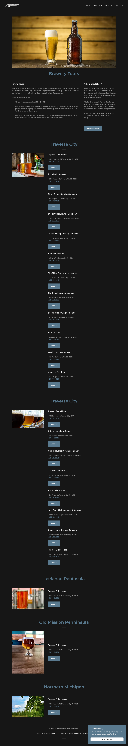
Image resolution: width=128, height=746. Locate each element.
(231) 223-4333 (54, 517)
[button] (98, 5)
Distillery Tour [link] (67, 733)
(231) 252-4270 (54, 339)
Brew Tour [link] (55, 733)
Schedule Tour (93, 128)
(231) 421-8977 (54, 240)
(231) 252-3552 (54, 201)
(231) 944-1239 (54, 181)
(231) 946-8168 (54, 280)
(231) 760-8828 (54, 497)
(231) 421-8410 (54, 477)
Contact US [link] (119, 5)
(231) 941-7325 (54, 300)
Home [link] (88, 5)
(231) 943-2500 (54, 161)
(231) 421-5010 (54, 537)
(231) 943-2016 (54, 359)
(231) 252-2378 (54, 320)
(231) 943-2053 (54, 260)
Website (54, 167)
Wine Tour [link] (46, 733)
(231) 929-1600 (54, 418)
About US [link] (108, 5)
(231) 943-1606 (54, 221)
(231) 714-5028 (54, 379)
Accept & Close (107, 739)
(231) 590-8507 (54, 458)
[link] (11, 5)
